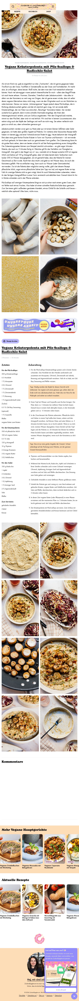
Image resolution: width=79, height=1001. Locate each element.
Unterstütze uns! (32, 995)
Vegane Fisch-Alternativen (38, 63)
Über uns (41, 995)
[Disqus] (39, 791)
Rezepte (17, 11)
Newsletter (22, 995)
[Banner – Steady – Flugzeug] (39, 325)
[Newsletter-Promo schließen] (74, 996)
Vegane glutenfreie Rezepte (55, 63)
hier (17, 134)
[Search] (13, 6)
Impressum (49, 995)
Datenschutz (58, 995)
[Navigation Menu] (53, 6)
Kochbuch (33, 11)
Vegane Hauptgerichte (22, 63)
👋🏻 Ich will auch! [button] (61, 990)
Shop (48, 11)
